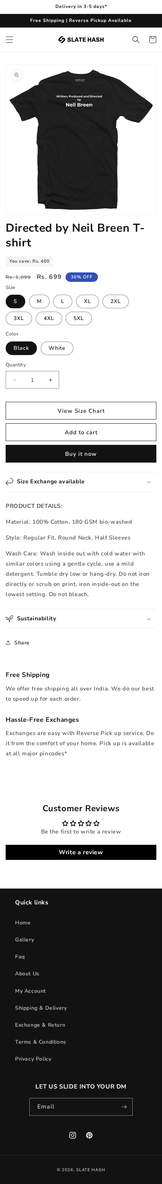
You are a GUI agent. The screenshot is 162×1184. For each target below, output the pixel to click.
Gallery (24, 939)
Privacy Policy (33, 1059)
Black (21, 348)
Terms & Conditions (40, 1042)
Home (23, 922)
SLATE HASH (90, 1170)
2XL (115, 301)
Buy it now (81, 454)
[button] (9, 39)
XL (87, 301)
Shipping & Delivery (41, 1008)
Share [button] (22, 642)
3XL (19, 318)
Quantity (16, 364)
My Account (30, 991)
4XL (49, 318)
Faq (20, 956)
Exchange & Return (40, 1025)
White (57, 348)
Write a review (81, 852)
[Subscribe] (124, 1107)
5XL (78, 318)
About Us (27, 973)
